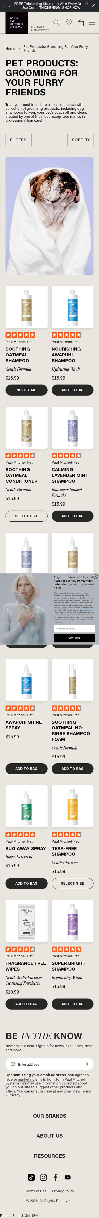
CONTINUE (74, 638)
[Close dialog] (96, 577)
